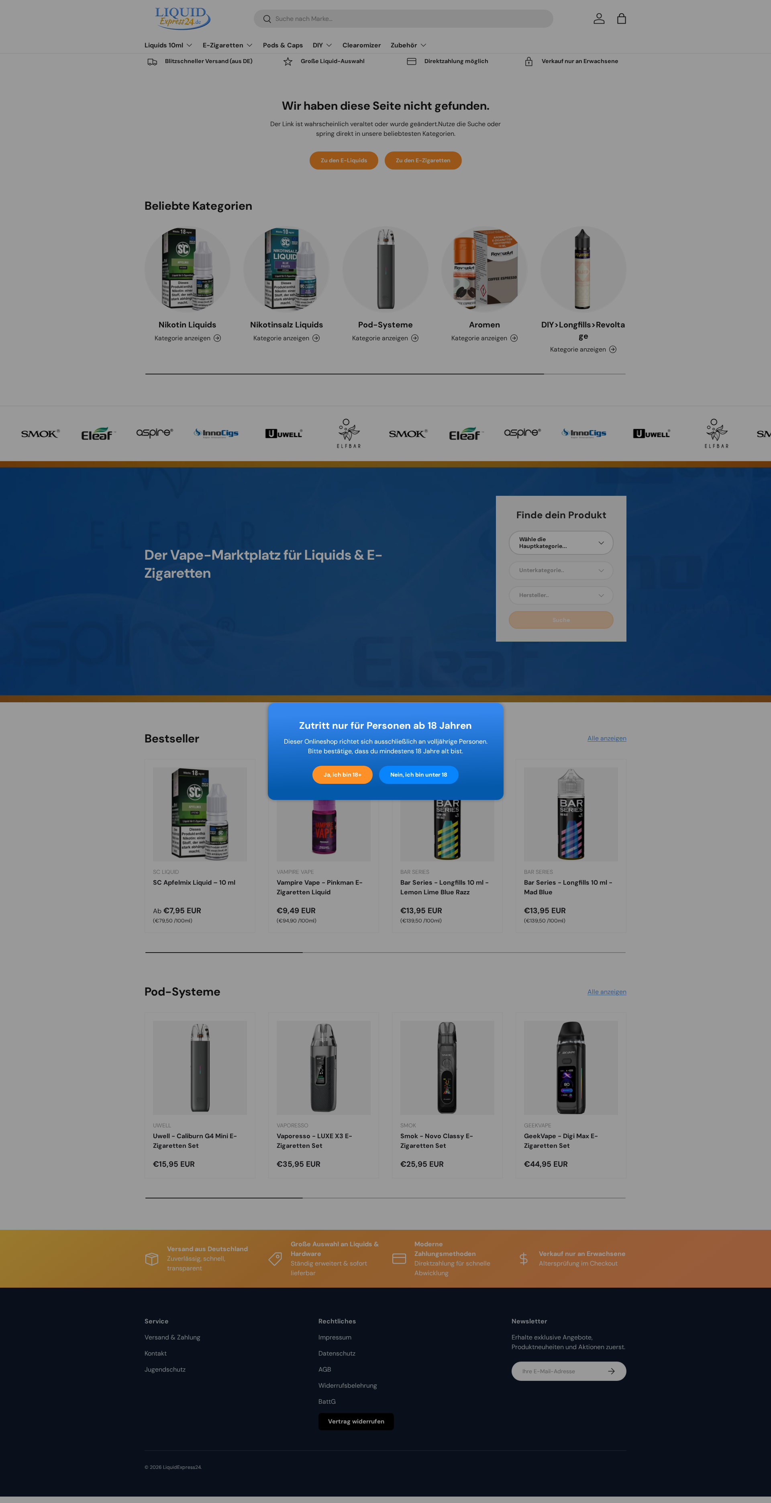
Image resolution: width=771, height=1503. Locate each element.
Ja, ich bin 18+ (342, 774)
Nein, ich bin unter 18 (418, 774)
